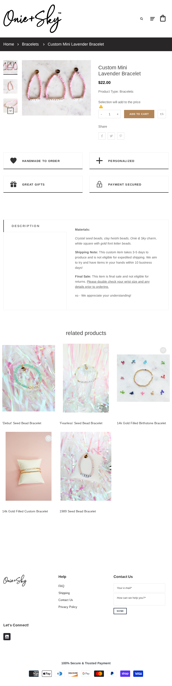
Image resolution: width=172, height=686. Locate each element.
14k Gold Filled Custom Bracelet (25, 511)
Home (8, 44)
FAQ (61, 586)
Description (26, 226)
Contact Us (65, 600)
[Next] (85, 88)
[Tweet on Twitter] (111, 136)
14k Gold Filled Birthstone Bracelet (141, 423)
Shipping (64, 593)
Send (120, 611)
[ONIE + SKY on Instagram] (7, 636)
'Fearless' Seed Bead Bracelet (81, 423)
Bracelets (30, 44)
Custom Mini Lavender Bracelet (76, 44)
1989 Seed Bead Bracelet (78, 511)
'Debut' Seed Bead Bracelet (21, 423)
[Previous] (27, 88)
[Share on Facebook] (101, 136)
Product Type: (108, 91)
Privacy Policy (67, 607)
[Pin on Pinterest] (120, 136)
